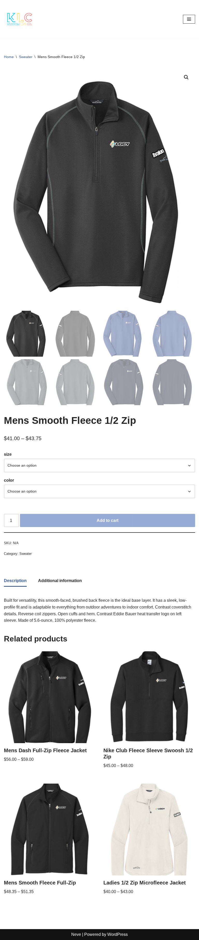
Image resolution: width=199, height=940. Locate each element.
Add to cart (107, 520)
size (8, 454)
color (9, 480)
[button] (186, 77)
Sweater (25, 57)
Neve (76, 934)
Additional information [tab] (60, 580)
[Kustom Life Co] (19, 19)
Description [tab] (15, 580)
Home (9, 57)
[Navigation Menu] (189, 19)
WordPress (117, 934)
